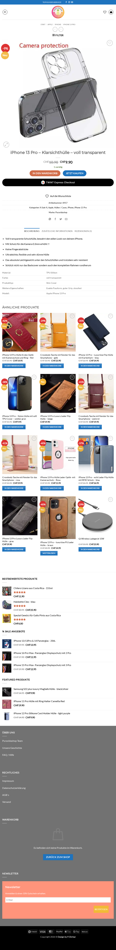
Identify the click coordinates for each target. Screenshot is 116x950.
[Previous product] (61, 29)
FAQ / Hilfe (8, 754)
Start (43, 24)
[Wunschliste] (104, 12)
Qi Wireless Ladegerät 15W (91, 538)
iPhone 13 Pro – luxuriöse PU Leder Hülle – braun (57, 543)
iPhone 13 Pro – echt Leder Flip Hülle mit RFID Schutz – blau (96, 478)
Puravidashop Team (12, 740)
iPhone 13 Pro (69, 24)
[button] (5, 12)
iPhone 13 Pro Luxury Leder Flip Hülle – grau (17, 540)
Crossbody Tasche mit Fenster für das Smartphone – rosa (19, 478)
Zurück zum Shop (58, 857)
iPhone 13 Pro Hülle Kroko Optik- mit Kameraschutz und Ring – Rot (18, 356)
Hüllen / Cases (60, 207)
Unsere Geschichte (12, 747)
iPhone (58, 24)
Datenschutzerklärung (14, 787)
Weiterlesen (49, 553)
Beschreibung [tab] (32, 231)
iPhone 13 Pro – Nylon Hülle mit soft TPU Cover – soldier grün (19, 417)
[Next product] (55, 29)
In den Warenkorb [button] (14, 366)
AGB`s (5, 794)
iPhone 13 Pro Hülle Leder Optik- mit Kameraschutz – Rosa (57, 478)
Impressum (8, 780)
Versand (6, 801)
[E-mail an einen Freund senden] (66, 219)
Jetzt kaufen (75, 173)
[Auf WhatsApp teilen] (49, 219)
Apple (50, 24)
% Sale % (43, 207)
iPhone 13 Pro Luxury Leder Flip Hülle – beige (55, 417)
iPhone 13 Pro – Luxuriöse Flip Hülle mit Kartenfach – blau (96, 356)
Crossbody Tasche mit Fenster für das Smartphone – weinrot (96, 417)
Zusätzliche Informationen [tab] (57, 231)
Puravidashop (61, 212)
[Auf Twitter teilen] (60, 219)
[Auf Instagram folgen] (69, 2)
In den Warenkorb (45, 173)
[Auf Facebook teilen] (55, 219)
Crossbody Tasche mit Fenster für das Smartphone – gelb (57, 356)
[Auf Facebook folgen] (66, 2)
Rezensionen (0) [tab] (83, 231)
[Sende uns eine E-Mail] (72, 2)
